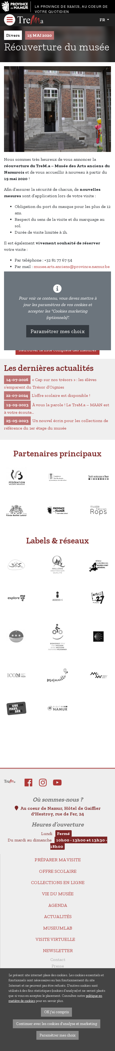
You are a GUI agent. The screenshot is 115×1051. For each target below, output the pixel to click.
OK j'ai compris (56, 1011)
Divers (13, 35)
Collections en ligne (58, 882)
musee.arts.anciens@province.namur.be (72, 266)
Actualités (58, 916)
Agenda (57, 905)
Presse (58, 965)
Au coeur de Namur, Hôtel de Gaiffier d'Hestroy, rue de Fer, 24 (60, 811)
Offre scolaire (57, 871)
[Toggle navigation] (9, 19)
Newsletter (58, 950)
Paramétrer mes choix (57, 331)
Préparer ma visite (57, 860)
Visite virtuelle (55, 939)
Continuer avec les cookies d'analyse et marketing (56, 1023)
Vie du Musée (58, 894)
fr (102, 19)
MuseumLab (57, 928)
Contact (57, 959)
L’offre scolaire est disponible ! (48, 395)
